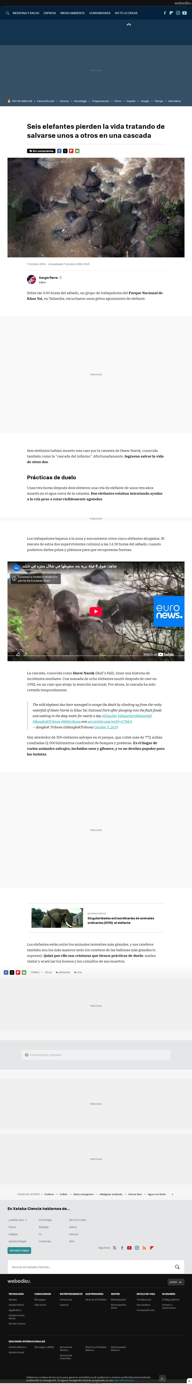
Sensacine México (66, 1348)
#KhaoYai (109, 716)
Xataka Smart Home (17, 1316)
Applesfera (15, 1310)
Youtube (184, 13)
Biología (44, 1227)
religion (13, 1234)
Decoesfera (143, 1304)
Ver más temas (19, 1250)
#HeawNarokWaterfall (135, 716)
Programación (100, 101)
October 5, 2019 (106, 727)
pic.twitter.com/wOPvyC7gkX (110, 721)
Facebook (165, 13)
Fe (40, 1234)
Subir (173, 1282)
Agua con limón (157, 1194)
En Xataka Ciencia (97, 913)
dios (71, 1241)
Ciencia (64, 101)
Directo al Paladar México (96, 1348)
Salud (72, 1227)
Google (145, 101)
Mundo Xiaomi (17, 1323)
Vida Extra (40, 1304)
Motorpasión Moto (118, 1306)
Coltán (64, 1194)
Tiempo (158, 101)
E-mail (77, 151)
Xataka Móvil (16, 1304)
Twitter (65, 151)
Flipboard (171, 13)
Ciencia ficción (45, 101)
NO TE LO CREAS (126, 13)
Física (12, 1227)
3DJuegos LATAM (44, 1347)
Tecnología (80, 101)
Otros (48, 972)
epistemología (17, 1241)
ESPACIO (50, 13)
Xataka (13, 1299)
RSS (144, 1247)
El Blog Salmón (170, 1299)
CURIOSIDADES (99, 13)
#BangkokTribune (46, 721)
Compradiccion (146, 1310)
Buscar (177, 1266)
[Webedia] (183, 3)
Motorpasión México (118, 1348)
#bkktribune (70, 721)
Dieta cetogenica (84, 1194)
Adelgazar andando (111, 1194)
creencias (45, 1241)
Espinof (64, 1304)
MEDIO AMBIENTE (72, 13)
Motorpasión (118, 1299)
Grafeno (49, 1194)
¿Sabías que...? (18, 1220)
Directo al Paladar (96, 1299)
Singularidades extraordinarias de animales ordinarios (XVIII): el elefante (121, 920)
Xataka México (17, 1347)
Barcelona (175, 101)
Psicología (45, 1220)
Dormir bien (135, 1194)
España (131, 101)
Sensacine (66, 1299)
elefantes (64, 972)
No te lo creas (77, 1220)
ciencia (73, 1234)
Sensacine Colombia (66, 1356)
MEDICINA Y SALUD (26, 13)
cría (79, 972)
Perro (118, 101)
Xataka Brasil (16, 1352)
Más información (124, 1380)
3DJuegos (40, 1299)
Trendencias (144, 1299)
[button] (50, 277)
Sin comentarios (43, 151)
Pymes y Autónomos (169, 1306)
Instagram (178, 13)
